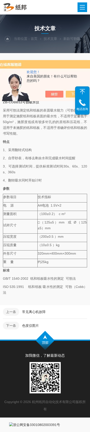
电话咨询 (82, 109)
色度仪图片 (30, 325)
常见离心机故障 (34, 312)
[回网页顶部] (82, 92)
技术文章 (50, 39)
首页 (34, 39)
